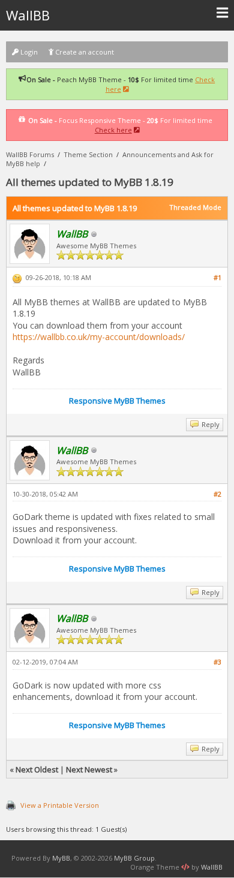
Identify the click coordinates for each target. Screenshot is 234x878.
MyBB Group (134, 857)
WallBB (28, 15)
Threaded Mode (195, 207)
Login (28, 51)
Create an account (83, 51)
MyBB (61, 857)
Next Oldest (37, 769)
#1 (217, 277)
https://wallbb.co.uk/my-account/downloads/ (99, 336)
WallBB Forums (30, 154)
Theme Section (88, 154)
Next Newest (89, 769)
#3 (217, 661)
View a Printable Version (59, 805)
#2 (217, 493)
